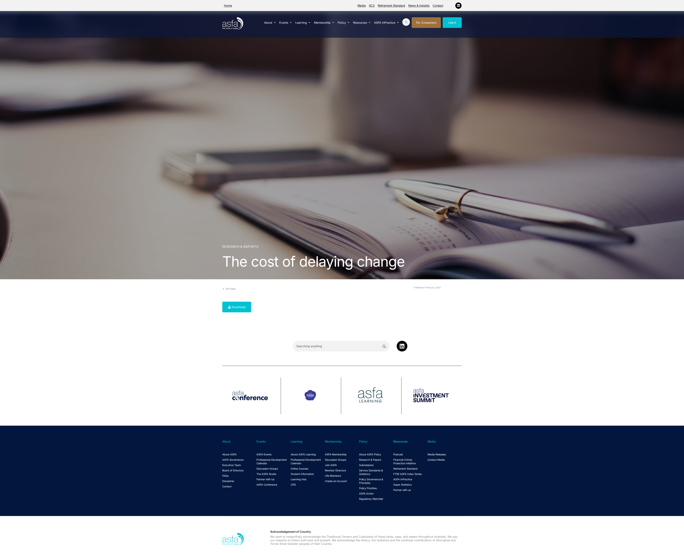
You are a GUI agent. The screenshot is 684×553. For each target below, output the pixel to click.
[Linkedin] (458, 5)
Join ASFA (331, 465)
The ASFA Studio (266, 473)
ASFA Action (366, 493)
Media (361, 5)
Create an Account (336, 481)
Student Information (302, 473)
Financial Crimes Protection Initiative (404, 461)
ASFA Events (263, 454)
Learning (301, 22)
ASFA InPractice (384, 22)
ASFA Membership (336, 454)
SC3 (372, 5)
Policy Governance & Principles (371, 481)
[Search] (384, 346)
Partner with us (402, 489)
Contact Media (436, 459)
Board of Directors (232, 470)
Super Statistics (402, 484)
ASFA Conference (266, 484)
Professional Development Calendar (271, 461)
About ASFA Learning (303, 454)
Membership (322, 22)
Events (283, 22)
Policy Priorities (368, 488)
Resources (360, 22)
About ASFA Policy (370, 454)
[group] (251, 395)
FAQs (225, 475)
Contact (438, 5)
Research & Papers (370, 459)
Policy (342, 22)
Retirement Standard (391, 5)
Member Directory (335, 470)
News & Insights (418, 5)
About (268, 22)
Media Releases (437, 454)
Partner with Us (265, 479)
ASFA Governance (232, 459)
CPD (293, 484)
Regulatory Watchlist (371, 498)
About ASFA (229, 454)
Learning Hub (298, 479)
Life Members (333, 475)
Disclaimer (228, 481)
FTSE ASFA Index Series (407, 473)
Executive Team (231, 465)
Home (228, 5)
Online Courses (299, 468)
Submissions (366, 465)
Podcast (398, 454)
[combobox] (341, 346)
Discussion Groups (267, 468)
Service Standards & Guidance (371, 472)
